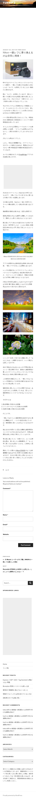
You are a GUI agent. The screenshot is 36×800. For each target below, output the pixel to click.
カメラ (7, 470)
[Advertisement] (18, 26)
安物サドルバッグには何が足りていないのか (17, 694)
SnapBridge (23, 154)
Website (6, 534)
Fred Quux (22, 49)
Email (5, 524)
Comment (7, 488)
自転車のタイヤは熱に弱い (11, 698)
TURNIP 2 (9, 2)
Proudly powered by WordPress (12, 795)
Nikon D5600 (20, 450)
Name (5, 515)
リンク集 (6, 668)
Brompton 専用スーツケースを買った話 (16, 686)
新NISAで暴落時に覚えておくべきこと (15, 690)
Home (5, 664)
